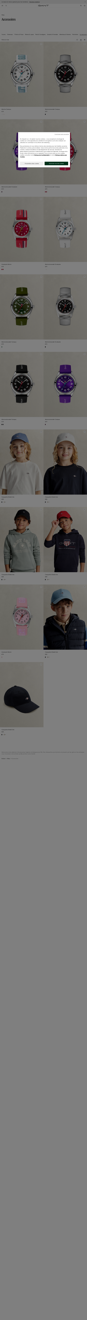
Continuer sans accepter (62, 134)
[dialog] (44, 149)
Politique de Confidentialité (41, 155)
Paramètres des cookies (32, 163)
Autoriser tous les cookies (56, 163)
